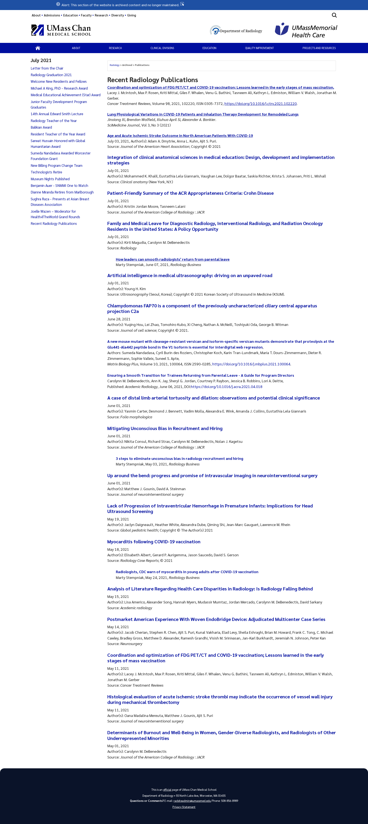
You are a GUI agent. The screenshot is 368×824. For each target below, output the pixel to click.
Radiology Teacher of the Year (54, 120)
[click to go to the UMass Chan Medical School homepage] (61, 31)
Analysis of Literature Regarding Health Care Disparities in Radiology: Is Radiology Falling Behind (210, 588)
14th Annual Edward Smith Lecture (57, 113)
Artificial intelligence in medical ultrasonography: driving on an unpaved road (189, 275)
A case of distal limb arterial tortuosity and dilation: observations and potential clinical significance (213, 398)
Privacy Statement (184, 807)
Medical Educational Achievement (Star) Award (66, 94)
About (36, 15)
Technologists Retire (46, 172)
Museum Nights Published (50, 178)
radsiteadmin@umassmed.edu (192, 800)
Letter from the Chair (47, 68)
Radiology (115, 65)
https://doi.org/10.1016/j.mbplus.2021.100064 (251, 363)
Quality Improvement (259, 48)
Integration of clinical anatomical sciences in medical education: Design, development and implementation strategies (221, 160)
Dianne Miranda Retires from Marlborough (62, 192)
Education (209, 48)
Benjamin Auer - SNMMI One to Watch (59, 185)
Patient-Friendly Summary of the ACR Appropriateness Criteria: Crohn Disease (190, 193)
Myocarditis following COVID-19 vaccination (153, 541)
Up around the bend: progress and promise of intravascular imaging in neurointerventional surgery (212, 475)
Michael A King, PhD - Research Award (59, 88)
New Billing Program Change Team (56, 165)
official (167, 789)
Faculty (86, 15)
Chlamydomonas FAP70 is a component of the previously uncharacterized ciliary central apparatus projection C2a (212, 308)
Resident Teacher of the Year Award (58, 134)
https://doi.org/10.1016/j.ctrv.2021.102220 (260, 103)
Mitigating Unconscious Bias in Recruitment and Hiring (165, 428)
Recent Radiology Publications (54, 223)
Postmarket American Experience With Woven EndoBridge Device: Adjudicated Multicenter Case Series (216, 619)
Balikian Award (41, 127)
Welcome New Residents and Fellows (59, 81)
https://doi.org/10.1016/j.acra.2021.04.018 (226, 386)
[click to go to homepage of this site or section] (197, 31)
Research (115, 48)
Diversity (117, 15)
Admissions (52, 15)
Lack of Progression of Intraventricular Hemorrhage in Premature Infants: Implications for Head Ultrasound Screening (210, 508)
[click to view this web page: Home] (38, 48)
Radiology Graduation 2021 (51, 74)
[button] (184, 5)
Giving (131, 15)
